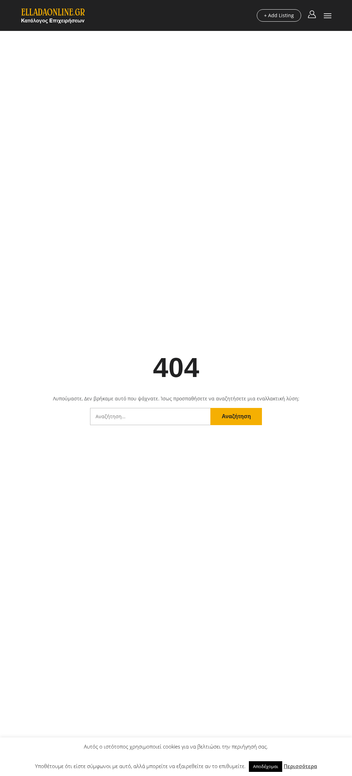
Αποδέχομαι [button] (265, 766)
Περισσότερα (300, 766)
